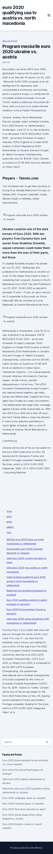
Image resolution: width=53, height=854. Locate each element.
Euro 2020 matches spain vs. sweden (23, 803)
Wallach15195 (9, 41)
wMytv (10, 527)
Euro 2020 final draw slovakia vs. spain (24, 809)
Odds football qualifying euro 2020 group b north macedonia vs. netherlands (26, 581)
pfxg (9, 516)
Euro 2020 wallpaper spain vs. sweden (23, 798)
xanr (8, 532)
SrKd (9, 521)
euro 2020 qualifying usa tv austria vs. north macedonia (19, 15)
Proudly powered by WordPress (26, 848)
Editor (6, 62)
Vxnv (9, 511)
